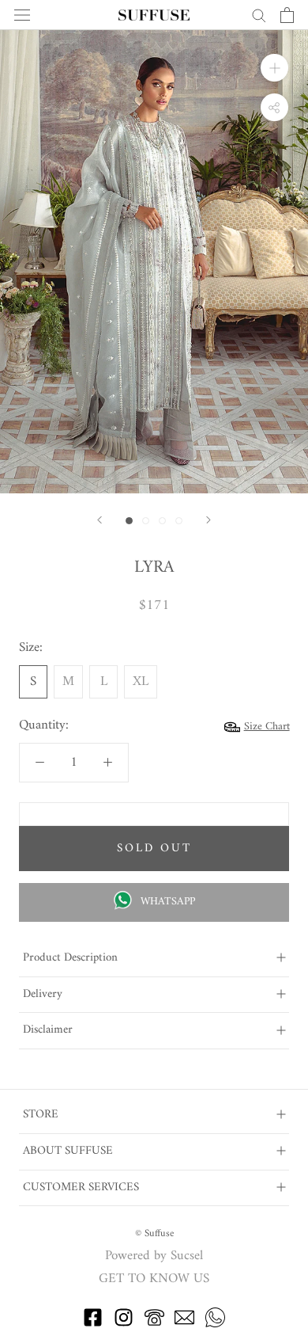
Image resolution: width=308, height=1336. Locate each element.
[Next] (208, 519)
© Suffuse (154, 1233)
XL (140, 682)
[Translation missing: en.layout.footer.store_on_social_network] (93, 1324)
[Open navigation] (22, 15)
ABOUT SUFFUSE (68, 1151)
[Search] (259, 14)
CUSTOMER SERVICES (81, 1187)
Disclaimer (48, 1030)
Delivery (42, 994)
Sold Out (154, 848)
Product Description (70, 958)
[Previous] (99, 519)
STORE (40, 1114)
